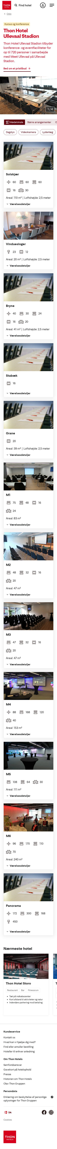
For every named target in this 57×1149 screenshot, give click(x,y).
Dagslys (10, 132)
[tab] (14, 122)
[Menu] (52, 5)
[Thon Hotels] (6, 5)
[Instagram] (51, 1112)
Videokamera (28, 132)
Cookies (8, 1119)
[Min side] (43, 5)
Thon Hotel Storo (18, 983)
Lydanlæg (47, 132)
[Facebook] (44, 1112)
